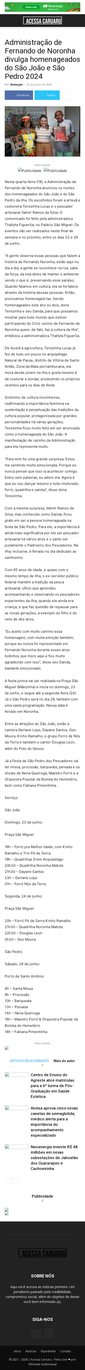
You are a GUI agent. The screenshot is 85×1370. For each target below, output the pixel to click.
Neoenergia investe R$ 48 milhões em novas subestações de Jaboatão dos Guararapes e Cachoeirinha (54, 1157)
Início (17, 1351)
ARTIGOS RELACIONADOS (29, 1061)
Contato (65, 1351)
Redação (16, 84)
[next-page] (15, 1180)
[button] (8, 20)
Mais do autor (64, 1061)
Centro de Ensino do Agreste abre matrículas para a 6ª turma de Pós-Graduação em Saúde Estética (52, 1085)
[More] (66, 95)
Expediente (48, 1351)
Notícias (31, 1351)
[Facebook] (36, 1334)
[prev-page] (8, 1180)
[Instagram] (49, 1333)
